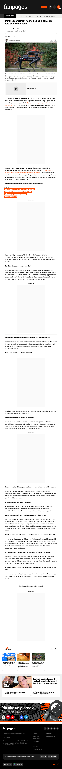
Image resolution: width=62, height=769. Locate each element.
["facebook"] (21, 717)
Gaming (48, 16)
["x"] (17, 717)
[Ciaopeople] (55, 764)
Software (31, 16)
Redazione (35, 746)
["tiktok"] (3, 717)
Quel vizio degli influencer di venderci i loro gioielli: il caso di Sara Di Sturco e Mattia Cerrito (45, 681)
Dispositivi (21, 16)
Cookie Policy (36, 741)
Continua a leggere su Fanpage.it (31, 586)
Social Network (40, 16)
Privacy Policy (36, 738)
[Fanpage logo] (13, 7)
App (27, 16)
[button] (55, 40)
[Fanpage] (9, 728)
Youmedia (35, 733)
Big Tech (53, 16)
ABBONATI (44, 7)
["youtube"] (12, 717)
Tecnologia (10, 16)
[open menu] (2, 16)
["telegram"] (26, 717)
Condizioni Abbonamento (39, 744)
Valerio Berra (16, 40)
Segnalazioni (36, 736)
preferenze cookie (37, 749)
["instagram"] (8, 717)
